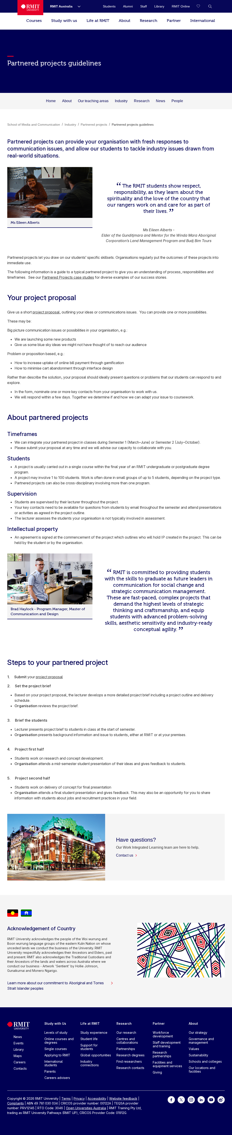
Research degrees (130, 1055)
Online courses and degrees (59, 1040)
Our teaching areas (93, 101)
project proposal (46, 312)
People (177, 101)
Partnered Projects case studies (68, 277)
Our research (126, 1032)
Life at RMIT (98, 20)
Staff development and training (167, 1044)
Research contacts (130, 1068)
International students (53, 1063)
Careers (20, 1062)
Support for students (89, 1047)
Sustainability (198, 1055)
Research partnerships (162, 1054)
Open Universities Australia (86, 1108)
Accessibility (97, 1098)
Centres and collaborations (127, 1040)
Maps (18, 1056)
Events (19, 1043)
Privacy (79, 1098)
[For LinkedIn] (201, 1099)
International (202, 20)
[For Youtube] (211, 1099)
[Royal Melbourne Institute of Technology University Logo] (30, 7)
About (124, 20)
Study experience (93, 1032)
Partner (174, 20)
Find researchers (129, 1061)
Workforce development (163, 1034)
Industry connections (89, 1063)
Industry (121, 101)
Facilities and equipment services (167, 1064)
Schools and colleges (205, 1061)
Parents (50, 1071)
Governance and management (201, 1040)
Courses (34, 20)
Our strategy (198, 1032)
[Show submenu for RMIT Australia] (77, 6)
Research (148, 20)
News (160, 101)
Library (19, 1049)
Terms (66, 1098)
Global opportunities (95, 1055)
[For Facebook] (171, 1099)
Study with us (64, 20)
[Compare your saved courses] (200, 6)
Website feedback (123, 1098)
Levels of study (56, 1032)
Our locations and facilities (202, 1069)
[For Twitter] (181, 1099)
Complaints (15, 1103)
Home (51, 101)
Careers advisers (57, 1078)
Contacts (20, 1068)
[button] (210, 6)
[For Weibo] (221, 1099)
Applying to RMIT (57, 1055)
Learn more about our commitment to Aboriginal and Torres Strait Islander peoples (55, 986)
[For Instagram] (191, 1099)
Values (194, 1049)
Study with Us (55, 1023)
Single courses (55, 1049)
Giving (157, 1072)
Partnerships (125, 1049)
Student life (89, 1039)
